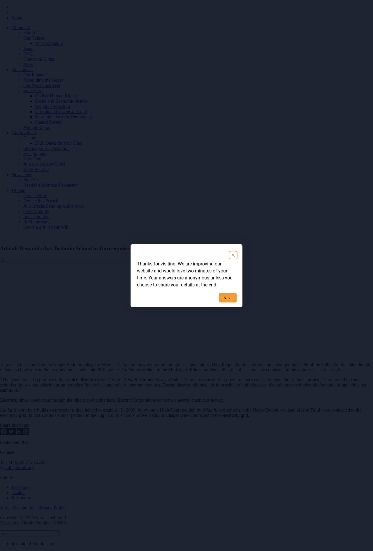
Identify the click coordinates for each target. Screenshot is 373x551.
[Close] (233, 255)
